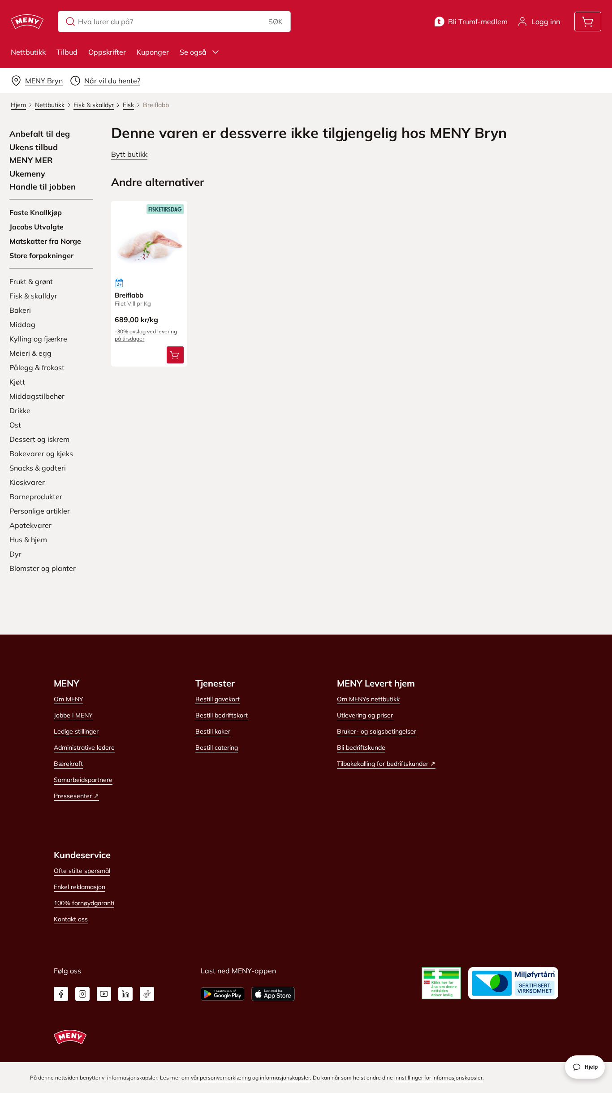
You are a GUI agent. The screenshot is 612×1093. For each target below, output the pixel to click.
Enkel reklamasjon (79, 887)
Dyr (15, 553)
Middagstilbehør (37, 396)
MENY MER (31, 160)
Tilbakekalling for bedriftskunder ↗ (386, 764)
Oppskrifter (107, 52)
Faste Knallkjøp (35, 212)
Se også (193, 52)
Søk (275, 21)
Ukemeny (27, 174)
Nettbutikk (28, 52)
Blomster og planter (42, 568)
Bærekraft (68, 764)
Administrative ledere (84, 747)
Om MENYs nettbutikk (368, 699)
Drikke (19, 410)
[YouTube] (104, 994)
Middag (22, 324)
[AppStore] (273, 994)
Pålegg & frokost (37, 367)
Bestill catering (216, 747)
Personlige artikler (39, 510)
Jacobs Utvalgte (36, 226)
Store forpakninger (41, 255)
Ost (15, 424)
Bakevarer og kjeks (41, 453)
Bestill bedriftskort (221, 715)
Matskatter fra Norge (45, 241)
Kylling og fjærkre (38, 338)
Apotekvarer (30, 525)
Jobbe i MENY (73, 715)
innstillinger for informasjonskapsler (438, 1077)
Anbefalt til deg (39, 134)
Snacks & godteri (37, 467)
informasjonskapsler (285, 1077)
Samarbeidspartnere (83, 780)
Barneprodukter (35, 496)
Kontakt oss (71, 919)
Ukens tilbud (33, 147)
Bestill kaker (212, 731)
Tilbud (67, 52)
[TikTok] (147, 994)
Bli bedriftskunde (361, 747)
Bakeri (20, 310)
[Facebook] (61, 994)
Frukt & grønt (31, 281)
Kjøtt (17, 381)
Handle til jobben (42, 187)
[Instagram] (82, 994)
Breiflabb (129, 295)
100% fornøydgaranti (84, 903)
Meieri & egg (30, 353)
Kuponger (153, 52)
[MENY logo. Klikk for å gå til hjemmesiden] (27, 21)
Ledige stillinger (76, 731)
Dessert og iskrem (39, 439)
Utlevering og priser (365, 715)
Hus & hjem (28, 539)
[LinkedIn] (125, 994)
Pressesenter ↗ (76, 796)
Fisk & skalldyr (33, 295)
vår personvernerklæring (221, 1077)
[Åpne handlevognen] (587, 21)
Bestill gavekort (217, 699)
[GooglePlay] (222, 994)
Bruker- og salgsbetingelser (376, 731)
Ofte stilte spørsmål (82, 871)
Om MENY (68, 699)
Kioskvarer (27, 482)
